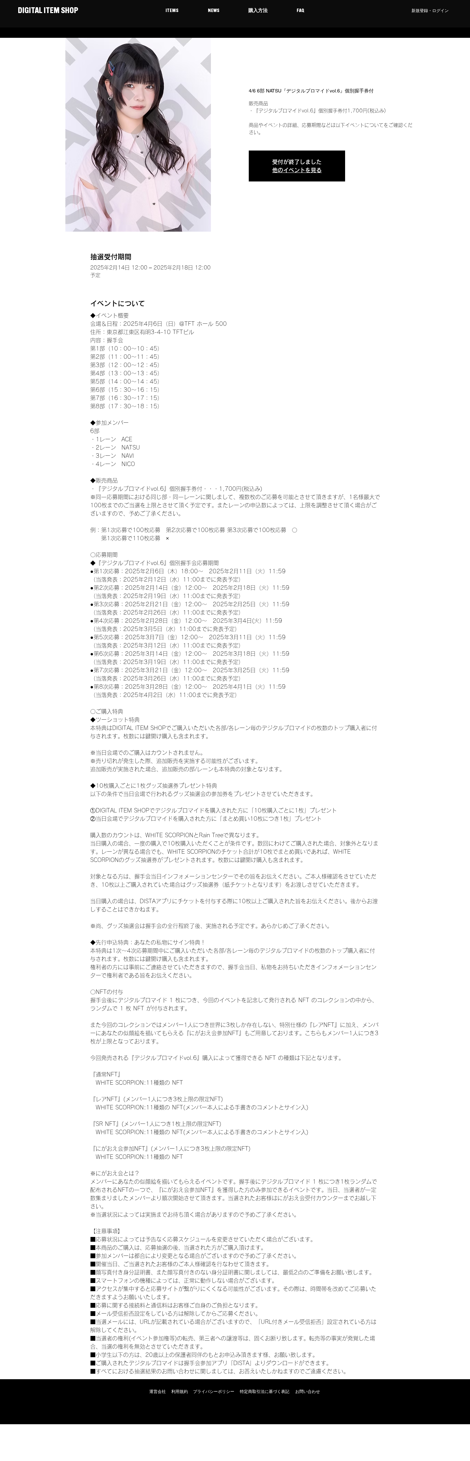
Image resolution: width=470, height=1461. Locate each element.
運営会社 (157, 1391)
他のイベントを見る (297, 170)
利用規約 (179, 1391)
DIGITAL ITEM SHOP (47, 11)
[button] (172, 11)
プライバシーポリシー (213, 1391)
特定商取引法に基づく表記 (264, 1391)
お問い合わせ (307, 1391)
